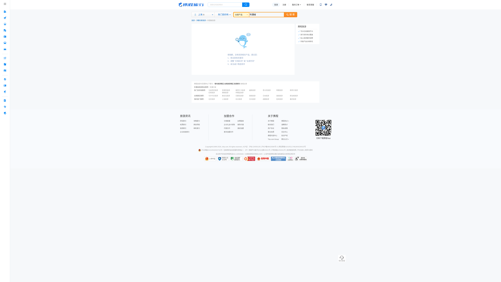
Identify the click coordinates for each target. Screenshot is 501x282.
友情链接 (240, 121)
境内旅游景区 (219, 84)
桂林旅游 (279, 99)
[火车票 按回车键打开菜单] (5, 24)
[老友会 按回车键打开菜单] (5, 107)
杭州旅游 (239, 99)
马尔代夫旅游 (213, 96)
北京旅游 (211, 99)
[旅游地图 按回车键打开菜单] (5, 70)
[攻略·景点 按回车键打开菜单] (5, 64)
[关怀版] (331, 4)
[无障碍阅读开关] (326, 4)
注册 (284, 5)
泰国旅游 (252, 96)
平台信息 (300, 150)
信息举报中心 (236, 159)
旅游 (193, 20)
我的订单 (295, 5)
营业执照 (271, 132)
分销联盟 (227, 121)
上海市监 (212, 159)
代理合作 (227, 128)
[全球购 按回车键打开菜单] (5, 79)
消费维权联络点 (290, 159)
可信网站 (249, 159)
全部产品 (238, 15)
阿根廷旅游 (239, 93)
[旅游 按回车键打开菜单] (5, 30)
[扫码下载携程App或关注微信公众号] (320, 4)
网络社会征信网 (225, 159)
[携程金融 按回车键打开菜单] (5, 92)
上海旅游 (225, 99)
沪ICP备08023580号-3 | (270, 147)
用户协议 (271, 128)
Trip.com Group (273, 139)
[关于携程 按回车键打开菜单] (5, 113)
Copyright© (209, 147)
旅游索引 (237, 84)
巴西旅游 (211, 93)
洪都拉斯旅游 (201, 20)
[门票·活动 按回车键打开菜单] (5, 36)
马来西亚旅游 (213, 90)
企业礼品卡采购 (229, 125)
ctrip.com (225, 147)
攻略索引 (197, 121)
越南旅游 (252, 90)
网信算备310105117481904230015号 (292, 147)
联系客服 (310, 5)
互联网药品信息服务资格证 (233, 150)
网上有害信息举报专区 (278, 159)
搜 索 (292, 14)
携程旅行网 (191, 5)
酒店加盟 (240, 128)
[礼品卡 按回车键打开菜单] (5, 85)
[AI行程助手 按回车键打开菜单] (5, 58)
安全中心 (284, 132)
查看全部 (244, 84)
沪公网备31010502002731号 (211, 150)
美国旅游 (279, 96)
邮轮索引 (197, 128)
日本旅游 (266, 96)
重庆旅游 (293, 99)
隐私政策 (284, 128)
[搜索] (245, 4)
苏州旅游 (252, 99)
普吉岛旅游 (226, 96)
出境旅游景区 (229, 84)
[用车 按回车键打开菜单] (5, 49)
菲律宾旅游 (226, 90)
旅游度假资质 (291, 150)
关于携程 (271, 121)
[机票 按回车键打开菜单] (5, 18)
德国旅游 (225, 93)
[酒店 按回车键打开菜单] (5, 11)
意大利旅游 (267, 90)
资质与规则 (309, 150)
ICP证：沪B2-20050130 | (252, 147)
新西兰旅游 (294, 90)
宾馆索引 (183, 121)
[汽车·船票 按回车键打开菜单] (5, 43)
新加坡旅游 (294, 96)
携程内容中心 (272, 136)
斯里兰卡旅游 (240, 90)
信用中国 (263, 159)
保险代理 (240, 125)
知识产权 (284, 136)
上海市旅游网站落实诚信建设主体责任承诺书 (279, 154)
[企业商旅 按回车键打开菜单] (5, 100)
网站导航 (197, 125)
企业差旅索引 (184, 132)
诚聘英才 (284, 125)
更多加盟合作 (228, 132)
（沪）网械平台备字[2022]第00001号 (257, 150)
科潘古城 (213, 87)
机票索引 (183, 125)
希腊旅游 (279, 90)
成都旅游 (266, 99)
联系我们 (271, 125)
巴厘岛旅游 (239, 96)
